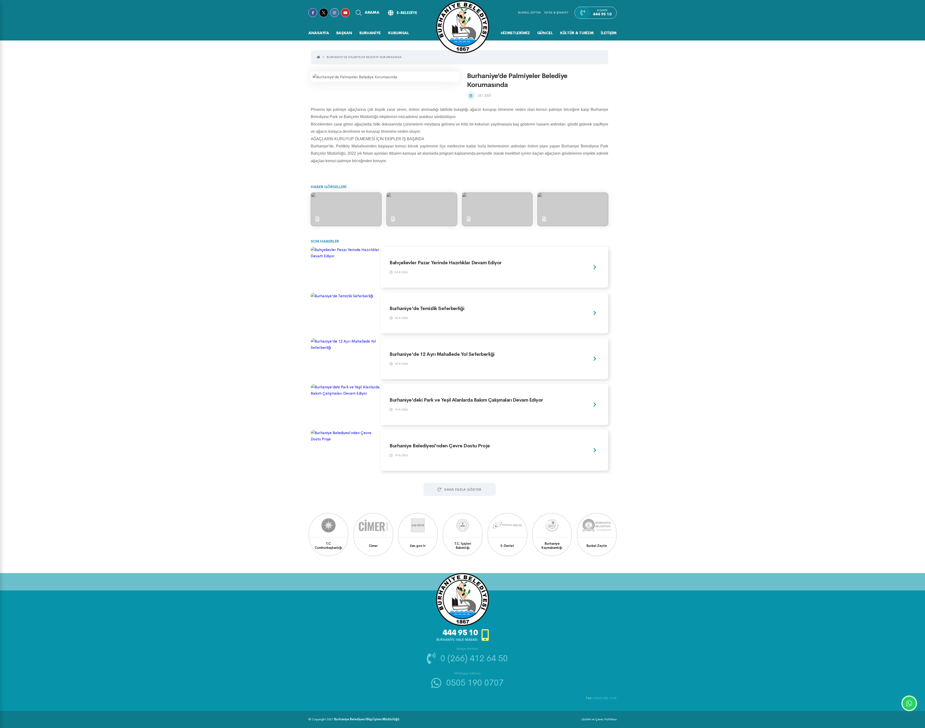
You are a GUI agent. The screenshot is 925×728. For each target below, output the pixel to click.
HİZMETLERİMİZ (515, 32)
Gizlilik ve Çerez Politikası (599, 719)
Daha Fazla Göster (462, 489)
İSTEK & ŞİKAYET (556, 12)
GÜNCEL (545, 32)
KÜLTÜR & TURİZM (577, 32)
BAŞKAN (344, 32)
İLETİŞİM (609, 32)
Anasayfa (318, 32)
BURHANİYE (370, 32)
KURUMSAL (398, 32)
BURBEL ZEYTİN (529, 12)
